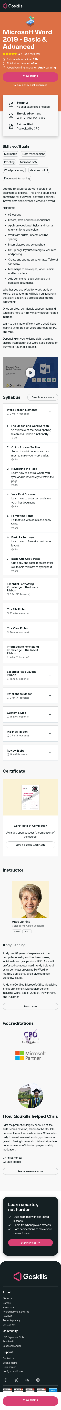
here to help (22, 312)
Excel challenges (12, 1345)
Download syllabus (43, 397)
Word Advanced (17, 346)
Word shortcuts (39, 327)
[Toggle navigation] (56, 6)
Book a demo (10, 1362)
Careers (7, 1302)
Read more (30, 1006)
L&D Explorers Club (13, 1337)
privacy (16, 1320)
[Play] (30, 373)
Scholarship (9, 1341)
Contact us (8, 1358)
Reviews (7, 1315)
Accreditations (10, 1311)
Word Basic (38, 342)
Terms (6, 1320)
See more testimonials (30, 1171)
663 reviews (31, 54)
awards (25, 1311)
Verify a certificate (13, 1371)
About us (7, 1298)
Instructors (8, 1307)
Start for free (28, 1242)
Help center (9, 1367)
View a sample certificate (30, 844)
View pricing (30, 75)
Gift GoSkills (9, 1324)
